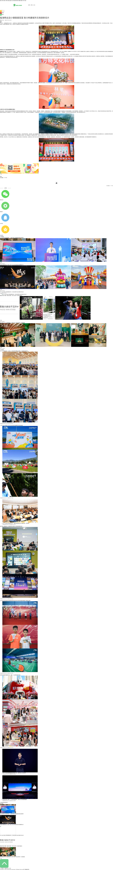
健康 (19, 0)
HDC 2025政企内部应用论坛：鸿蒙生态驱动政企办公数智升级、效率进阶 (15, 523)
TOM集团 (2, 868)
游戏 (8, 0)
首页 (1, 0)
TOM (3, 20)
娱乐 (4, 0)
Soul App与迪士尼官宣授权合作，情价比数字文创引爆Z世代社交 (12, 291)
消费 (21, 0)
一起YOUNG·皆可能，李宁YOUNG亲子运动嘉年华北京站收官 (11, 425)
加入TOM (9, 868)
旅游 (10, 0)
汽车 (23, 0)
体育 (6, 0)
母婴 (14, 0)
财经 (18, 0)
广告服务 (5, 868)
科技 (25, 0)
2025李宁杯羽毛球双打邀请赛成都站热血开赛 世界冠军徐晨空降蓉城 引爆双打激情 (15, 600)
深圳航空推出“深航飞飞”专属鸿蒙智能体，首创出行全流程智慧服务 (14, 799)
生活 (12, 0)
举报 (1, 176)
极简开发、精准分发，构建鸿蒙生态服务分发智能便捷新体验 (11, 526)
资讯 (3, 0)
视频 (16, 0)
